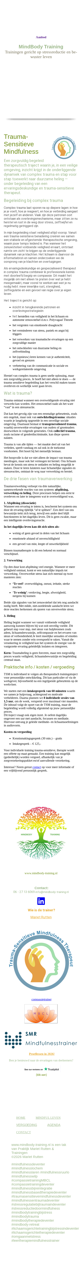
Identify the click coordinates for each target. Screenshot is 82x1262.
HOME (20, 1117)
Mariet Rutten (41, 917)
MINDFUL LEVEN (48, 1117)
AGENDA (53, 1125)
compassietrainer (41, 999)
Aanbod (41, 37)
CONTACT (23, 1132)
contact (36, 767)
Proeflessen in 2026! (42, 1053)
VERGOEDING (26, 1125)
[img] (41, 18)
